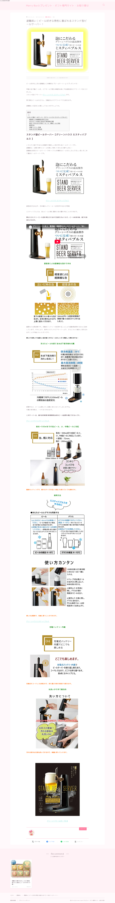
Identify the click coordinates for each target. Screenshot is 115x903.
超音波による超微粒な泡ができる (38, 119)
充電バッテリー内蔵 (35, 127)
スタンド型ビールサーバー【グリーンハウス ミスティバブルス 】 (47, 117)
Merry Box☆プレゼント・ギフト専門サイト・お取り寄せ (57, 5)
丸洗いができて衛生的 (35, 129)
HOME (12, 895)
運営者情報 (13, 900)
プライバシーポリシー (24, 900)
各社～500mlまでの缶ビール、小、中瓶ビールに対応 (44, 123)
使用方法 (31, 125)
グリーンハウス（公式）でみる (57, 821)
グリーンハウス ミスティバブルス (54, 95)
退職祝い (49, 17)
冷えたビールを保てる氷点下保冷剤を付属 (41, 121)
